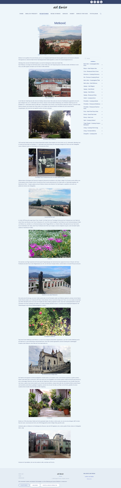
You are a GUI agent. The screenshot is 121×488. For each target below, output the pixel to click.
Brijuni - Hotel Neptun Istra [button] (90, 68)
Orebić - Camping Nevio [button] (90, 98)
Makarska (89, 479)
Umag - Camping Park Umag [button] (91, 127)
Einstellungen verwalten (50, 485)
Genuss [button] (65, 13)
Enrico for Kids (82, 13)
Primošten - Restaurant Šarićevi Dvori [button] (91, 107)
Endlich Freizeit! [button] (31, 13)
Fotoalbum (94, 13)
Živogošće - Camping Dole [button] (90, 133)
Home (21, 13)
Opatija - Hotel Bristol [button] (89, 89)
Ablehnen (35, 485)
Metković (60, 23)
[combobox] (92, 58)
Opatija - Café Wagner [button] (89, 86)
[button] (100, 13)
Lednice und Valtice (89, 476)
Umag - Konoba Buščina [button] (90, 130)
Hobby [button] (72, 13)
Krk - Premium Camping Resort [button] (91, 77)
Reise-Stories (55, 13)
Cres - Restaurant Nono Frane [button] (91, 71)
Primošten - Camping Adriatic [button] (91, 101)
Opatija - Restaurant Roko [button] (90, 95)
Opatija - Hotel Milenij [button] (89, 92)
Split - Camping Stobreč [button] (89, 120)
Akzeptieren (24, 485)
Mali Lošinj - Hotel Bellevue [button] (90, 83)
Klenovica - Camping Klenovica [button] (91, 74)
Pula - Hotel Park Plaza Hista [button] (91, 111)
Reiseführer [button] (44, 13)
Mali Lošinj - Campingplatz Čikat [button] (92, 80)
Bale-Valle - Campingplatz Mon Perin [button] (91, 64)
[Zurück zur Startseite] (60, 7)
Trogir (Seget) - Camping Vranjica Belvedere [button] (92, 124)
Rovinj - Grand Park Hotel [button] (90, 114)
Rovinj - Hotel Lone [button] (88, 117)
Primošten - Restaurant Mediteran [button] (92, 104)
